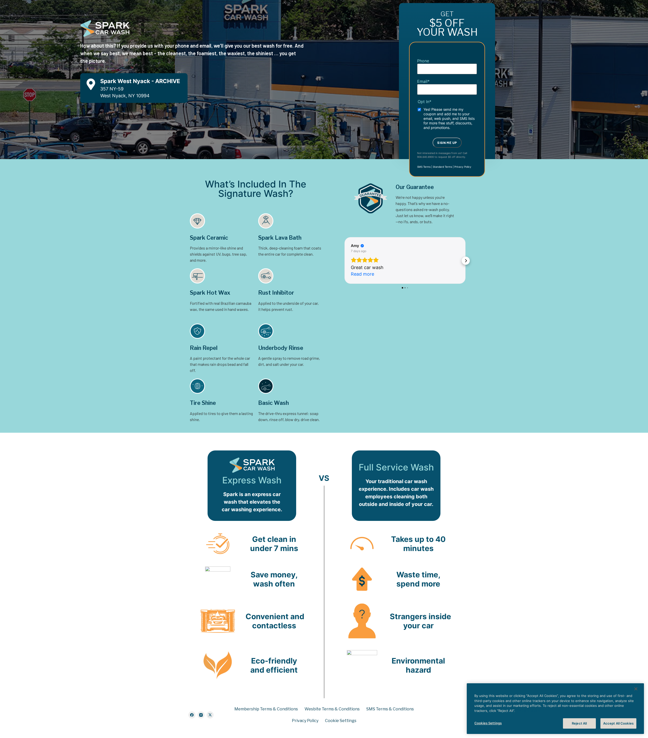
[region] (555, 708)
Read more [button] (362, 287)
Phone (423, 61)
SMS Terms (424, 166)
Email (423, 81)
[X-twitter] (210, 714)
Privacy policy (529, 711)
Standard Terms (442, 166)
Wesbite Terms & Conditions (332, 709)
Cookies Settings (488, 723)
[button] (344, 267)
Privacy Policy (462, 166)
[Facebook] (191, 714)
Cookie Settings (340, 720)
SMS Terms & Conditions (390, 709)
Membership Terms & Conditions (266, 709)
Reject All (579, 723)
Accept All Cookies (618, 723)
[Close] (635, 688)
